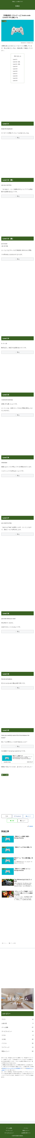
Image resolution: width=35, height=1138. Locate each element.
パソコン (26, 1128)
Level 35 (15, 69)
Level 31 (15, 59)
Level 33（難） (17, 64)
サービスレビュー (9, 1133)
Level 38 (15, 76)
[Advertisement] (17, 102)
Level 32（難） (17, 62)
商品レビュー (26, 1130)
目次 (15, 56)
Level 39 (15, 78)
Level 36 (15, 71)
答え (18, 137)
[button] (23, 821)
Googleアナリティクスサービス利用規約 (11, 1068)
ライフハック (9, 1130)
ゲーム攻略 (5, 775)
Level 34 (15, 66)
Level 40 (15, 80)
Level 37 (15, 73)
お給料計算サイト (26, 1133)
